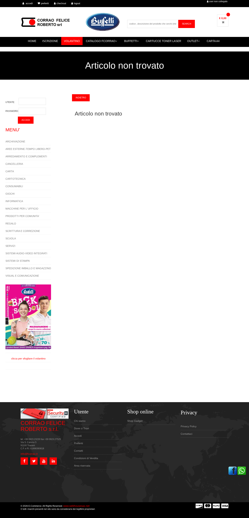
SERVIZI (10, 245)
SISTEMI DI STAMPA (17, 260)
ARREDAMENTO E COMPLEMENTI (26, 156)
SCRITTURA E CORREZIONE (22, 231)
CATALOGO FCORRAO (100, 41)
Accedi (78, 435)
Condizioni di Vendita (86, 458)
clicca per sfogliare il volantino (28, 358)
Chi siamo (79, 420)
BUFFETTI (130, 41)
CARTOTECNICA (15, 178)
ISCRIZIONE (50, 41)
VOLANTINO (72, 41)
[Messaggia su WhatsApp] (241, 470)
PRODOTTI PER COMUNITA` (22, 216)
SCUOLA (10, 238)
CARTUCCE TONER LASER (163, 41)
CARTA (9, 171)
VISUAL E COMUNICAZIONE (22, 275)
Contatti (78, 450)
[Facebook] (232, 470)
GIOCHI (10, 193)
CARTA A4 (213, 41)
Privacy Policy (189, 426)
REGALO (10, 223)
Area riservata (82, 465)
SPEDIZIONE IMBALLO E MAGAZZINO (28, 268)
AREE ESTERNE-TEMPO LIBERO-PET (28, 149)
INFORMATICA (14, 201)
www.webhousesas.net (76, 505)
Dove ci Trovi (81, 428)
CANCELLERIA (14, 163)
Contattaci (186, 433)
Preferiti (78, 443)
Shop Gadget (135, 420)
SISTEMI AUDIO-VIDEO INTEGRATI (26, 253)
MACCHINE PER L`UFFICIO (21, 208)
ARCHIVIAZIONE (15, 141)
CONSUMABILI (14, 186)
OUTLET (192, 41)
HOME (32, 41)
